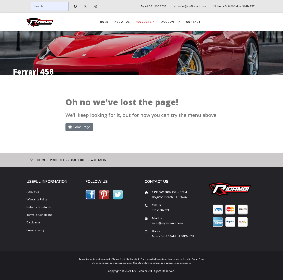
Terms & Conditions (39, 215)
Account (168, 22)
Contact (193, 22)
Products (143, 22)
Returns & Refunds (39, 207)
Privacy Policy (35, 230)
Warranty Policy (37, 199)
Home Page (81, 127)
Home (104, 22)
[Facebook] (75, 6)
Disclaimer (33, 222)
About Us (122, 22)
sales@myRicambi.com (192, 6)
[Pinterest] (95, 6)
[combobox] (50, 6)
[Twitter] (85, 6)
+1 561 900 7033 (156, 6)
